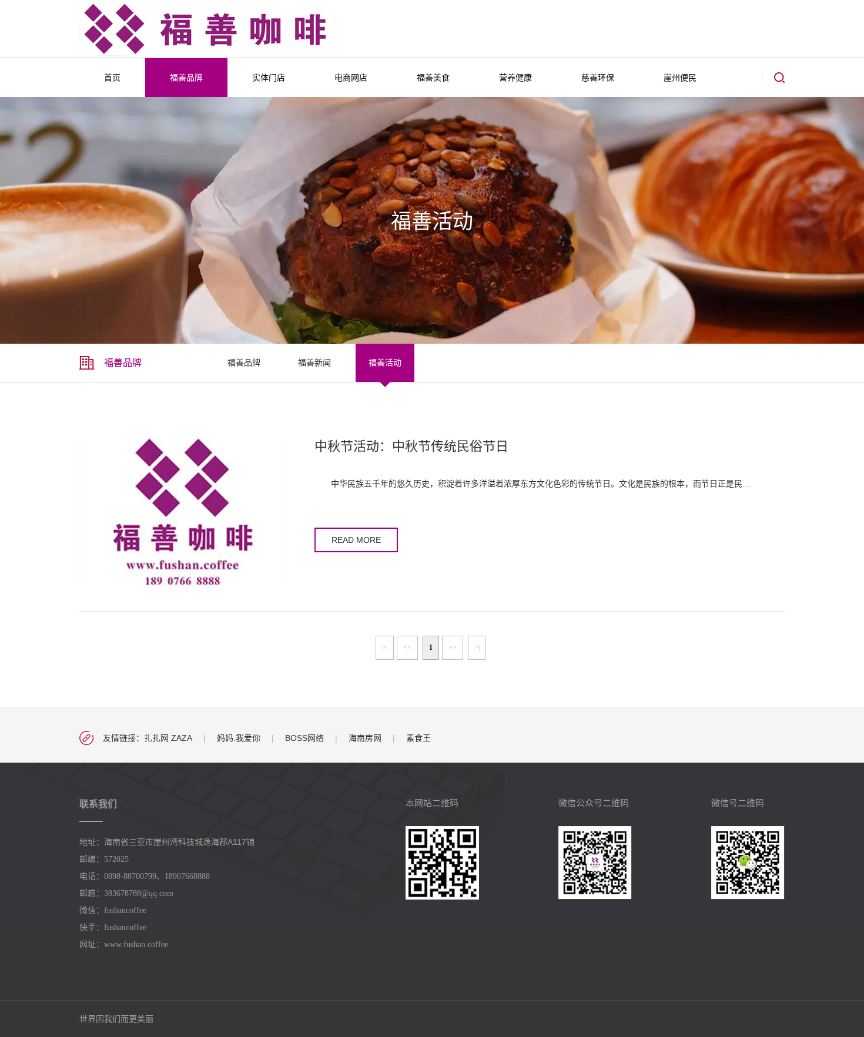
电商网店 (350, 77)
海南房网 (365, 738)
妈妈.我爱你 (238, 738)
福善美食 (433, 77)
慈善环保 (597, 77)
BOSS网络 (304, 738)
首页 (112, 77)
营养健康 (515, 77)
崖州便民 (680, 77)
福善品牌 (186, 77)
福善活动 (385, 362)
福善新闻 (314, 362)
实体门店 (268, 77)
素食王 (418, 738)
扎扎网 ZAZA (168, 738)
